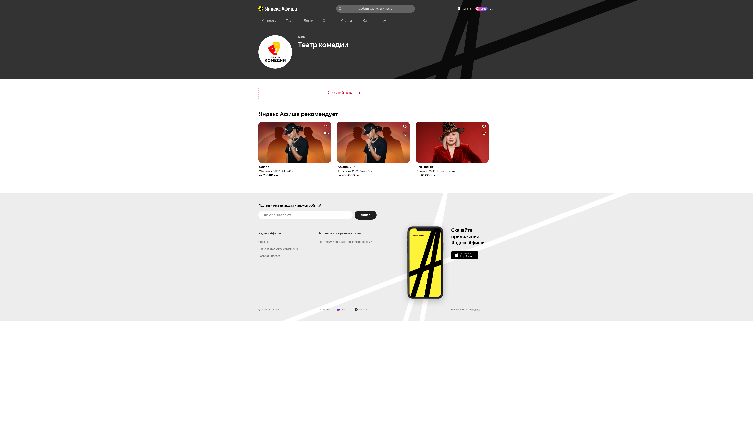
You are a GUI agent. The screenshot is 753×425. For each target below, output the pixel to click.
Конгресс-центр (446, 171)
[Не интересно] (326, 133)
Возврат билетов (269, 256)
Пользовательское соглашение (278, 248)
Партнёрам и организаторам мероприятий (345, 241)
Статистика (324, 309)
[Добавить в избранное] (326, 126)
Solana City (287, 171)
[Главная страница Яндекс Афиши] (261, 8)
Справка (263, 241)
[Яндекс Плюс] (481, 9)
